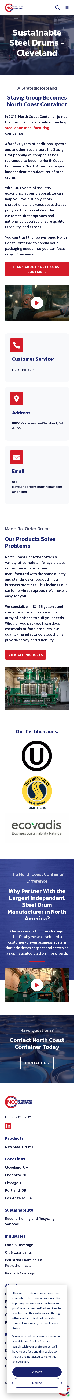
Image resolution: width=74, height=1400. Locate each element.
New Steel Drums (19, 1147)
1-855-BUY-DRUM (18, 1116)
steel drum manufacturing (27, 127)
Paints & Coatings (20, 1273)
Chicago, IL (14, 1182)
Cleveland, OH (16, 1167)
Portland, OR (15, 1190)
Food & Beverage (19, 1244)
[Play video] (37, 303)
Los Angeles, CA (18, 1198)
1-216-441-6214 (23, 369)
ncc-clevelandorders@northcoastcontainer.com (37, 486)
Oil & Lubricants (18, 1252)
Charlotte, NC (16, 1175)
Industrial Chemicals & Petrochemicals (24, 1262)
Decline (37, 1383)
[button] (58, 8)
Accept (37, 1371)
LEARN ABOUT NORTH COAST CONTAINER (37, 269)
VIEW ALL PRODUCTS (27, 655)
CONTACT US (37, 1063)
